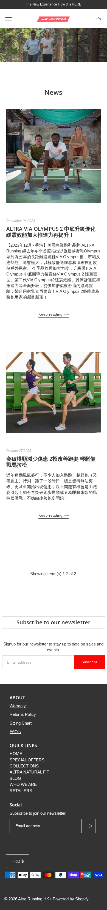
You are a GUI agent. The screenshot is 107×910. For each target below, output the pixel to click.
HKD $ (18, 861)
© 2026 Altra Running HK (26, 899)
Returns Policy (23, 714)
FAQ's (15, 731)
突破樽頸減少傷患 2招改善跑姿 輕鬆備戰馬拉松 (50, 461)
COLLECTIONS (24, 766)
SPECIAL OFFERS (27, 760)
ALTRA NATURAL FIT (29, 772)
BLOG (15, 778)
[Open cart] (98, 19)
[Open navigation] (8, 19)
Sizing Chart (21, 723)
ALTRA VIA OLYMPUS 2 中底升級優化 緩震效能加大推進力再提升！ (50, 231)
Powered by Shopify (71, 899)
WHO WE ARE (23, 784)
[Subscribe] (88, 826)
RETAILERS (21, 790)
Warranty (18, 705)
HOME (16, 753)
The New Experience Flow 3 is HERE (53, 4)
